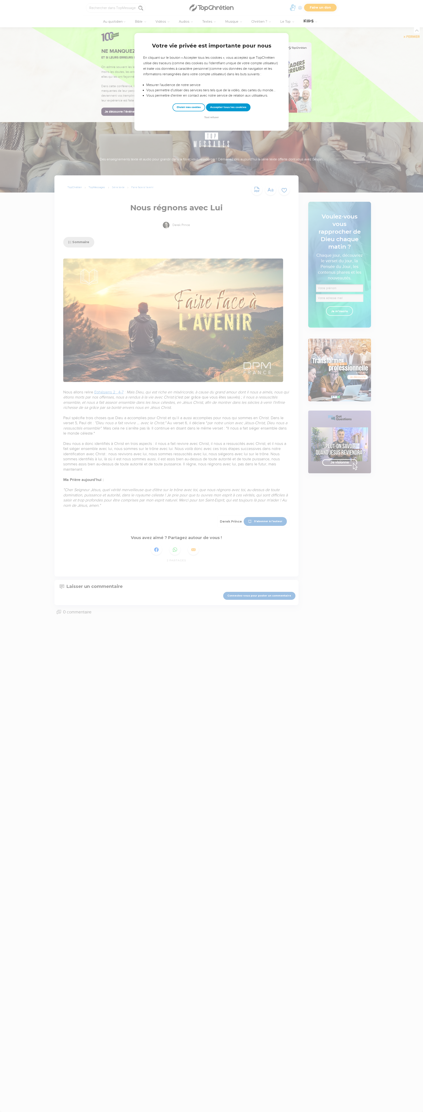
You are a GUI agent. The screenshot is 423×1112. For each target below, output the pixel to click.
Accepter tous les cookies (228, 107)
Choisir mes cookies (189, 107)
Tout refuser (211, 117)
